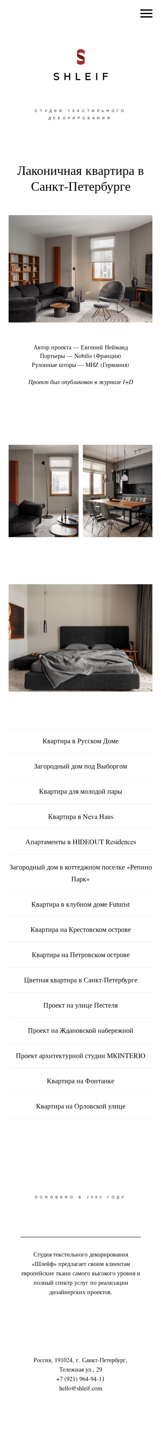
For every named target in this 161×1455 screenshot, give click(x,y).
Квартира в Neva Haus (80, 816)
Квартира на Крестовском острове (80, 929)
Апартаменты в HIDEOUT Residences (80, 841)
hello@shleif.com (80, 1388)
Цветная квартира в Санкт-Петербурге (80, 979)
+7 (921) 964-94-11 (80, 1379)
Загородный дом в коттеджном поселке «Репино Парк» (80, 872)
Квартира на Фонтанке (80, 1080)
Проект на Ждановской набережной (81, 1030)
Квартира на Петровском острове (81, 954)
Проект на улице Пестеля (80, 1004)
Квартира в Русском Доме (80, 740)
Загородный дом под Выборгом (80, 765)
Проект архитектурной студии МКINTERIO (81, 1055)
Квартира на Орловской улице (80, 1105)
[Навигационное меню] (146, 13)
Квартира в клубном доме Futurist (80, 903)
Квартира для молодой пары (80, 791)
